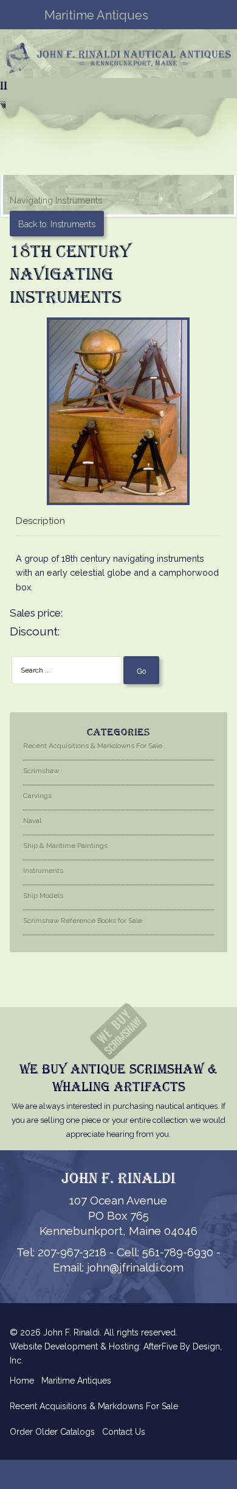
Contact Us (123, 1432)
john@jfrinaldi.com (135, 1267)
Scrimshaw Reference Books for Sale (82, 920)
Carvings (37, 795)
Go (141, 671)
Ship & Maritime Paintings (65, 845)
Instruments (43, 870)
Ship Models (43, 895)
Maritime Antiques (76, 1380)
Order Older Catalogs (52, 1432)
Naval (32, 820)
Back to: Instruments (56, 224)
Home (22, 1380)
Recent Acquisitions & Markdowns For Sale (92, 745)
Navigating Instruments (56, 200)
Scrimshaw (41, 770)
